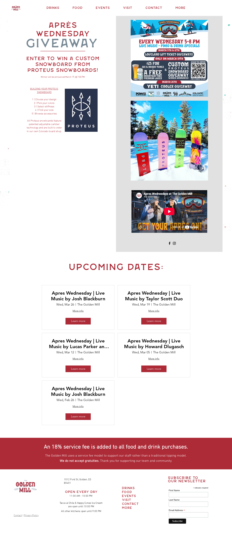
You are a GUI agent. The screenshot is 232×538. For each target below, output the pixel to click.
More (127, 507)
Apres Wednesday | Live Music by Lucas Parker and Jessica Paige (78, 343)
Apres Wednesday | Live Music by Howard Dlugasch (154, 343)
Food (127, 492)
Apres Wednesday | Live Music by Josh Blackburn (78, 296)
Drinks (127, 488)
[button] (53, 8)
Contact (18, 515)
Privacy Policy (31, 515)
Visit (126, 500)
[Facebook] (170, 243)
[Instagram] (174, 243)
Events (127, 496)
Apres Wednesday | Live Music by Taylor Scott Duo (154, 296)
